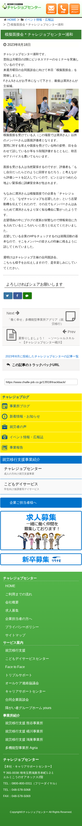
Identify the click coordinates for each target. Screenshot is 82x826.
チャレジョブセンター (23, 471)
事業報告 (16, 447)
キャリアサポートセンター (25, 691)
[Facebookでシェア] (17, 295)
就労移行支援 (15, 650)
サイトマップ (15, 635)
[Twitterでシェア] (8, 295)
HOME (11, 19)
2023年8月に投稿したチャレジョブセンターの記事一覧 (42, 356)
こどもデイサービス (21, 486)
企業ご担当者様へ (23, 502)
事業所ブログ (20, 406)
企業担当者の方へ (18, 619)
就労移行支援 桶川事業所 (24, 731)
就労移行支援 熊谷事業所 (24, 723)
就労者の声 (18, 427)
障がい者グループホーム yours (28, 708)
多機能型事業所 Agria (21, 748)
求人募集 (12, 610)
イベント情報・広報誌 (39, 19)
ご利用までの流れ (18, 594)
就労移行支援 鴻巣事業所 (24, 739)
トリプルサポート (18, 675)
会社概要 (12, 602)
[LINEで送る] (27, 295)
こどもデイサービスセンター (27, 658)
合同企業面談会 (17, 699)
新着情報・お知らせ (25, 416)
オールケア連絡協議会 (22, 683)
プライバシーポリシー (22, 627)
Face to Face (15, 667)
